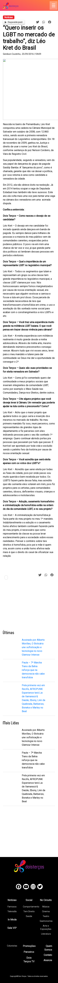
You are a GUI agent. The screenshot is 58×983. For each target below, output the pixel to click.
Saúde (29, 916)
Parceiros (29, 951)
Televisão (12, 911)
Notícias (12, 900)
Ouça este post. (15, 22)
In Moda (12, 919)
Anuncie (48, 960)
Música (45, 906)
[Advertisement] (26, 606)
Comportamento (31, 906)
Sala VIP (12, 927)
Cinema (46, 911)
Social (29, 900)
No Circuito (46, 900)
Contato (48, 954)
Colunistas (12, 946)
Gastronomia (46, 921)
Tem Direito (29, 911)
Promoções (29, 946)
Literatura (46, 934)
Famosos (12, 906)
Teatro (46, 916)
